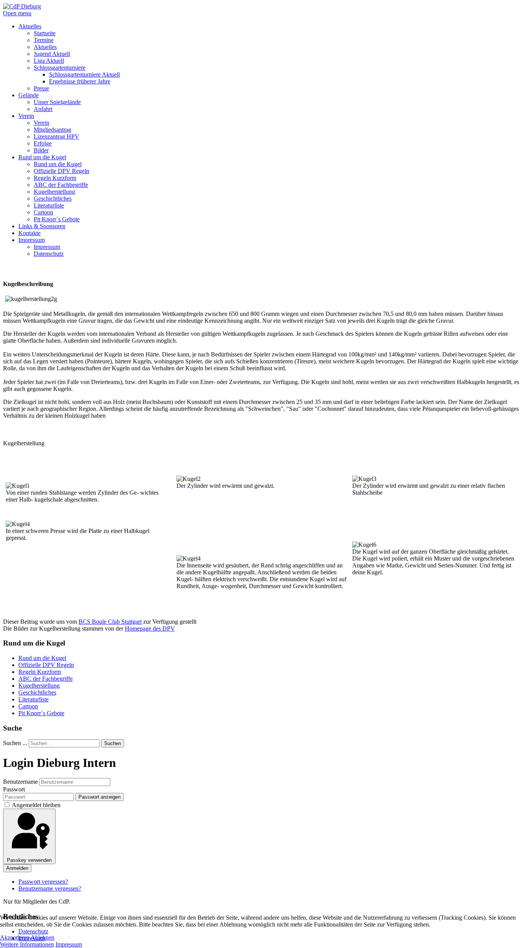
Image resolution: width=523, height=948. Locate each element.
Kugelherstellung (39, 685)
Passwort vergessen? (43, 881)
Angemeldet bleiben (36, 805)
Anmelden (17, 868)
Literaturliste (33, 699)
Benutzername (20, 781)
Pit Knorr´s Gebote (41, 713)
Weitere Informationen (27, 944)
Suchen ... (15, 743)
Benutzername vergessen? (49, 888)
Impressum (69, 944)
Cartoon (28, 706)
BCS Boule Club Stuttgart (110, 621)
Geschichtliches (37, 692)
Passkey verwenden (29, 860)
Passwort (14, 789)
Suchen (112, 743)
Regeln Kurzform (39, 672)
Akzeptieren (14, 937)
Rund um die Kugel (42, 658)
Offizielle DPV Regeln (46, 665)
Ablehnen (42, 937)
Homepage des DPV (150, 628)
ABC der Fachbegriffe (45, 678)
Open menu (17, 13)
